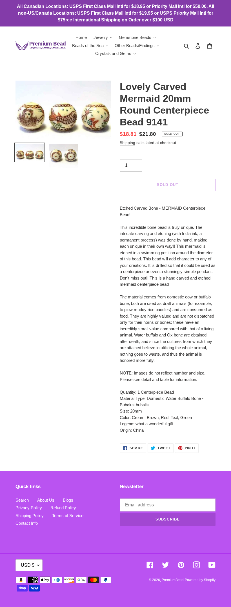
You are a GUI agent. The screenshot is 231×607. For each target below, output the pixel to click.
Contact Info (26, 523)
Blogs (68, 500)
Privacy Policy (28, 507)
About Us (45, 500)
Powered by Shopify (200, 580)
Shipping (127, 142)
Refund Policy (63, 507)
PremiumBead (173, 580)
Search (22, 500)
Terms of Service (67, 515)
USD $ (27, 565)
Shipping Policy (29, 515)
